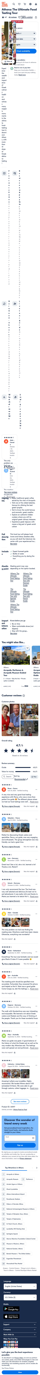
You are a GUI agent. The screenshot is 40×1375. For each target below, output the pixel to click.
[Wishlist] (19, 4)
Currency (7, 1292)
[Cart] (25, 4)
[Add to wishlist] (27, 648)
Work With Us (8, 1335)
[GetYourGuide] (5, 4)
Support (6, 1324)
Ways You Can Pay (10, 1339)
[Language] (30, 4)
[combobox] (21, 779)
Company (7, 1330)
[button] (9, 17)
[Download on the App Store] (11, 1317)
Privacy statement (25, 1158)
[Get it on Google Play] (11, 1309)
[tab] (14, 1168)
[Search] (13, 4)
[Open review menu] (36, 789)
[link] (16, 667)
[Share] (36, 17)
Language (7, 1281)
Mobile (6, 1304)
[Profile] (36, 4)
